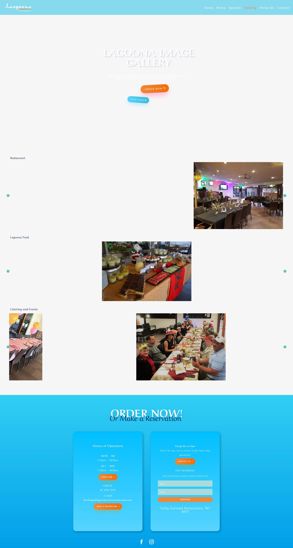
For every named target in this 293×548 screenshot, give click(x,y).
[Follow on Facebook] (141, 542)
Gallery (250, 8)
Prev (8, 195)
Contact (283, 8)
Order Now (154, 89)
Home (209, 8)
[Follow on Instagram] (151, 542)
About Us (266, 8)
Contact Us (184, 461)
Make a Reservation (107, 506)
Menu (221, 8)
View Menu (137, 99)
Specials (235, 8)
